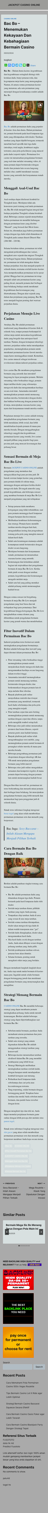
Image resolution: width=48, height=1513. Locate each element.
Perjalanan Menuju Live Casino (18, 1166)
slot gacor (8, 1132)
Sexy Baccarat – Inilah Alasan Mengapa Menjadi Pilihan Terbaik (23, 833)
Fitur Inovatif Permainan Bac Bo (18, 1151)
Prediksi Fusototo (11, 1446)
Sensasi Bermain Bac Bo (15, 1171)
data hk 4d (8, 1443)
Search (6, 1362)
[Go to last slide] (7, 1232)
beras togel (9, 813)
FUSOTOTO (8, 1440)
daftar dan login (25, 1453)
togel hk (7, 1485)
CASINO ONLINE (10, 19)
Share (33, 65)
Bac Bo (7, 126)
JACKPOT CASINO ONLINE (24, 467)
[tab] (19, 1245)
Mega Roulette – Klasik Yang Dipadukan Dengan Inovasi (35, 1190)
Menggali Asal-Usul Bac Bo (16, 1161)
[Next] (41, 1232)
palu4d (6, 1478)
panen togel (9, 1121)
